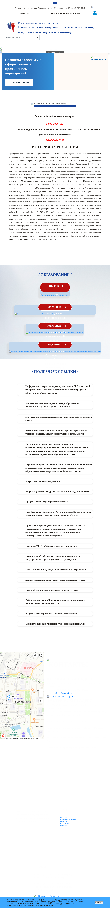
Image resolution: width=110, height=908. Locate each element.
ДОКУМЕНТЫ (64, 823)
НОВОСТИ (63, 821)
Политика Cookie (45, 905)
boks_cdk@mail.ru (63, 693)
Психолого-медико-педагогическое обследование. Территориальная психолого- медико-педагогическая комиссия (55, 317)
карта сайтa (25, 13)
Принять (99, 902)
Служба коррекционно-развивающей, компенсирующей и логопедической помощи (55, 332)
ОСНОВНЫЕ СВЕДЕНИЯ (68, 819)
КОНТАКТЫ (64, 825)
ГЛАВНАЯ (63, 817)
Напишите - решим (19, 82)
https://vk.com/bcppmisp (63, 696)
